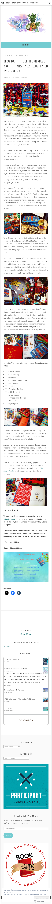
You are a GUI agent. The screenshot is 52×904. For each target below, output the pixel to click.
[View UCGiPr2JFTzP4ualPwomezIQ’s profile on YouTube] (30, 634)
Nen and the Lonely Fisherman (14, 690)
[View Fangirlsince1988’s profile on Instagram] (27, 634)
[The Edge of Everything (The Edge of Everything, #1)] (45, 665)
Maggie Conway (10, 671)
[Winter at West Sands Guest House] (45, 674)
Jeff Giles (8, 662)
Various (8, 701)
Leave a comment (21, 77)
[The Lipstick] (45, 710)
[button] (12, 223)
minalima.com (10, 519)
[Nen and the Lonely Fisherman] (45, 691)
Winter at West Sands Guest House (16, 668)
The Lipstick (8, 708)
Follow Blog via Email (26, 816)
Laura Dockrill (9, 710)
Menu (27, 45)
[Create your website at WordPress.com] (26, 2)
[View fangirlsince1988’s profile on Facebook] (21, 634)
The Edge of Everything (12, 659)
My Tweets (7, 646)
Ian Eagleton (9, 692)
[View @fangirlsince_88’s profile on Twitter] (24, 634)
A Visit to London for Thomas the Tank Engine (19, 699)
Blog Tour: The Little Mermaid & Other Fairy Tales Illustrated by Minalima (26, 66)
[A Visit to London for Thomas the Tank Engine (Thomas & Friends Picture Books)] (45, 702)
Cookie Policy (42, 894)
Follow (8, 835)
